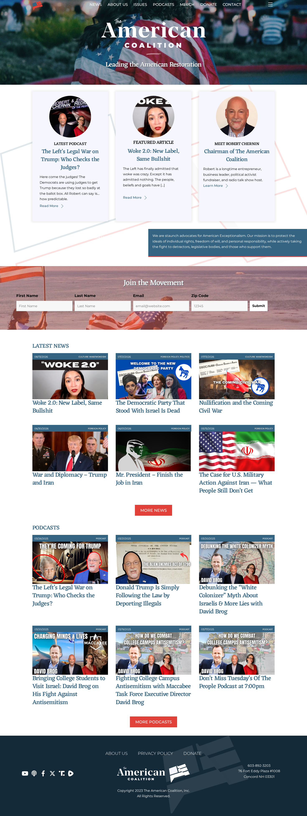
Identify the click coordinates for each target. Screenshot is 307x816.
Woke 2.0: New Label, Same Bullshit (153, 155)
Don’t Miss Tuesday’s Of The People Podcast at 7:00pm (235, 682)
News (96, 4)
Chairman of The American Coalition (237, 156)
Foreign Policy (170, 356)
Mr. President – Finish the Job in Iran (149, 479)
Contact (232, 4)
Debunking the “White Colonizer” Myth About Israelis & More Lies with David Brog (231, 599)
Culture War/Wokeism (92, 356)
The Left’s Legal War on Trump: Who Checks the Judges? (70, 160)
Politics (184, 356)
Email (138, 295)
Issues (140, 4)
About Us (118, 4)
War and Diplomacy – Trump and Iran (69, 479)
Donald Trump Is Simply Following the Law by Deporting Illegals (147, 595)
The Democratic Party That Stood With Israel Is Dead (150, 407)
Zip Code (199, 295)
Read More (49, 206)
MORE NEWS (153, 510)
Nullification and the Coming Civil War (236, 407)
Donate (208, 4)
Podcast (101, 538)
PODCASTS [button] (163, 4)
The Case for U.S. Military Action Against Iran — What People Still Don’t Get (235, 483)
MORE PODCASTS (153, 721)
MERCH (187, 4)
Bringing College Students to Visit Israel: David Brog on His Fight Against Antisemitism (68, 690)
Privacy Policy (155, 753)
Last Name (85, 295)
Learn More (213, 186)
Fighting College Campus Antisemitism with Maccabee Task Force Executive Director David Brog (153, 690)
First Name (27, 295)
